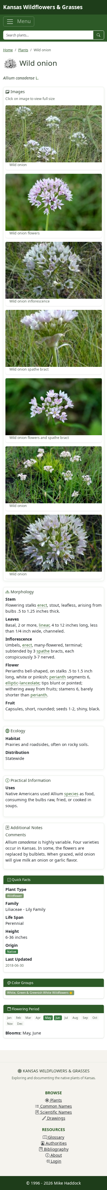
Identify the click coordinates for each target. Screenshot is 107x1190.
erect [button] (42, 605)
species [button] (71, 793)
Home (8, 50)
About (55, 1155)
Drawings (55, 1118)
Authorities (56, 1143)
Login (55, 1161)
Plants (23, 50)
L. (37, 78)
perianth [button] (57, 677)
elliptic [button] (11, 683)
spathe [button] (43, 651)
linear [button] (44, 625)
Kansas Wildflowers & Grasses (42, 7)
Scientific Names (55, 1112)
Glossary (55, 1137)
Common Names (55, 1106)
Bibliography (55, 1149)
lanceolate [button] (29, 683)
